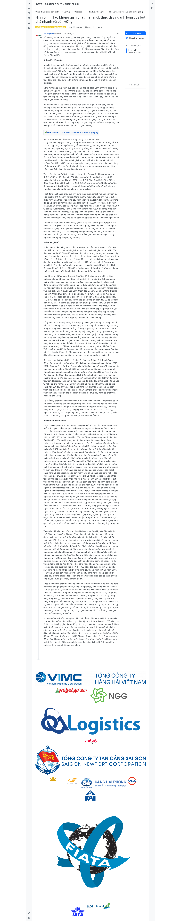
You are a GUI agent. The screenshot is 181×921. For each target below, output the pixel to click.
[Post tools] (117, 651)
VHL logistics (48, 34)
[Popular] (29, 18)
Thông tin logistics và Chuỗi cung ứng (51, 27)
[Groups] (29, 28)
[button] (29, 913)
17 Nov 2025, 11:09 (69, 34)
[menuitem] (152, 3)
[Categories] (29, 3)
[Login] (152, 3)
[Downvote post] (112, 651)
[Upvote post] (103, 651)
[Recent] (29, 8)
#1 (118, 34)
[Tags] (29, 13)
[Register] (152, 8)
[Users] (29, 23)
